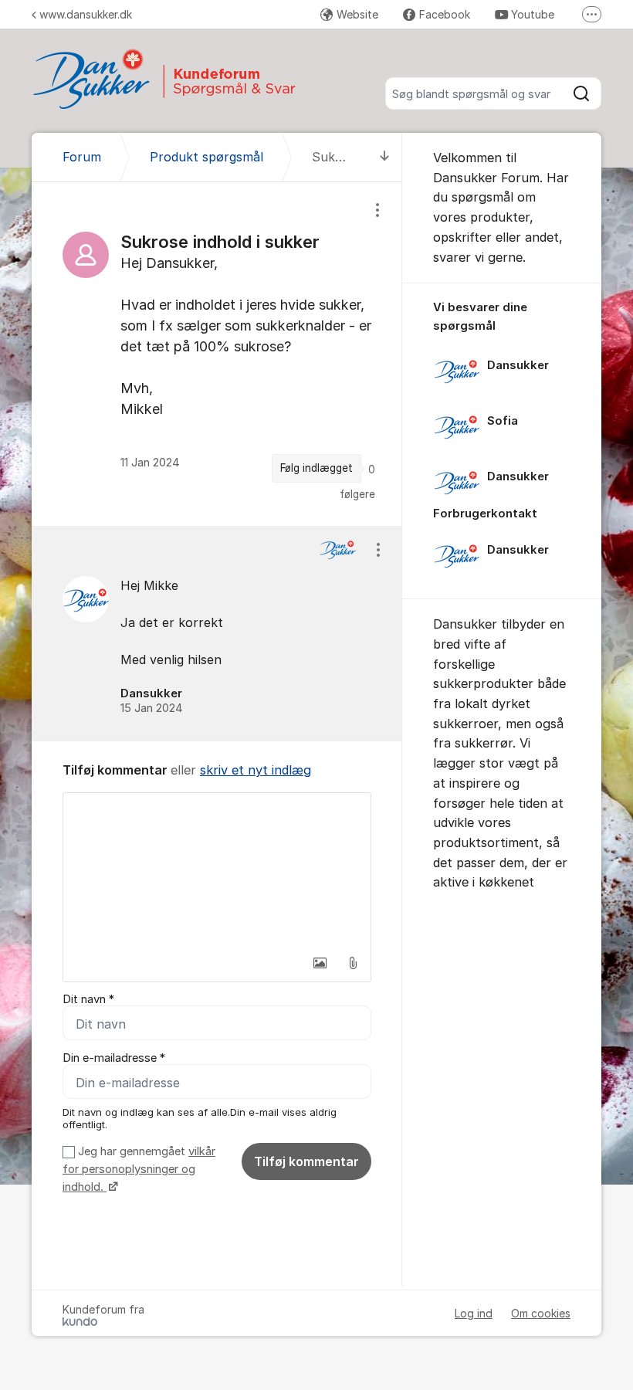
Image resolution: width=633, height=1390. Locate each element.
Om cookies (540, 1313)
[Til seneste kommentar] (385, 157)
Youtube (532, 14)
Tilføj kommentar (306, 1161)
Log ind (474, 1313)
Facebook (444, 14)
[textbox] (217, 870)
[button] (320, 963)
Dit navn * (88, 999)
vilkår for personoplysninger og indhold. (139, 1169)
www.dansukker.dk (85, 14)
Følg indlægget (316, 468)
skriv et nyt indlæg (255, 770)
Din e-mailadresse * (114, 1058)
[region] (217, 353)
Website (357, 14)
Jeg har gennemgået (139, 1169)
